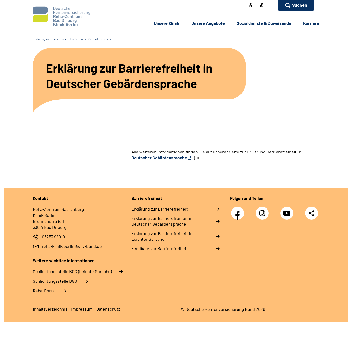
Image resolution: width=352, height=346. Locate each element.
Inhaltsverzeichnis (50, 308)
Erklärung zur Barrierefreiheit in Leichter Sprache (162, 236)
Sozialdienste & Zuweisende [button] (264, 23)
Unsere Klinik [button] (166, 23)
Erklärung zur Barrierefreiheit (159, 208)
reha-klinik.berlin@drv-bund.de (72, 246)
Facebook (238, 211)
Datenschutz (108, 308)
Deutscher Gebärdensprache (159, 157)
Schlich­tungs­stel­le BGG (55, 281)
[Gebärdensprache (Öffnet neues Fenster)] (261, 5)
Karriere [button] (311, 23)
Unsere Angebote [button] (208, 23)
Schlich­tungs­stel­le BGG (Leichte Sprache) (72, 271)
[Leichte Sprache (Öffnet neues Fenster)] (250, 5)
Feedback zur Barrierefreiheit (159, 248)
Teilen (311, 213)
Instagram (263, 211)
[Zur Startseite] (65, 16)
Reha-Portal (44, 290)
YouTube (288, 211)
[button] (296, 5)
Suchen (299, 5)
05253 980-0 (53, 236)
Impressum (82, 308)
